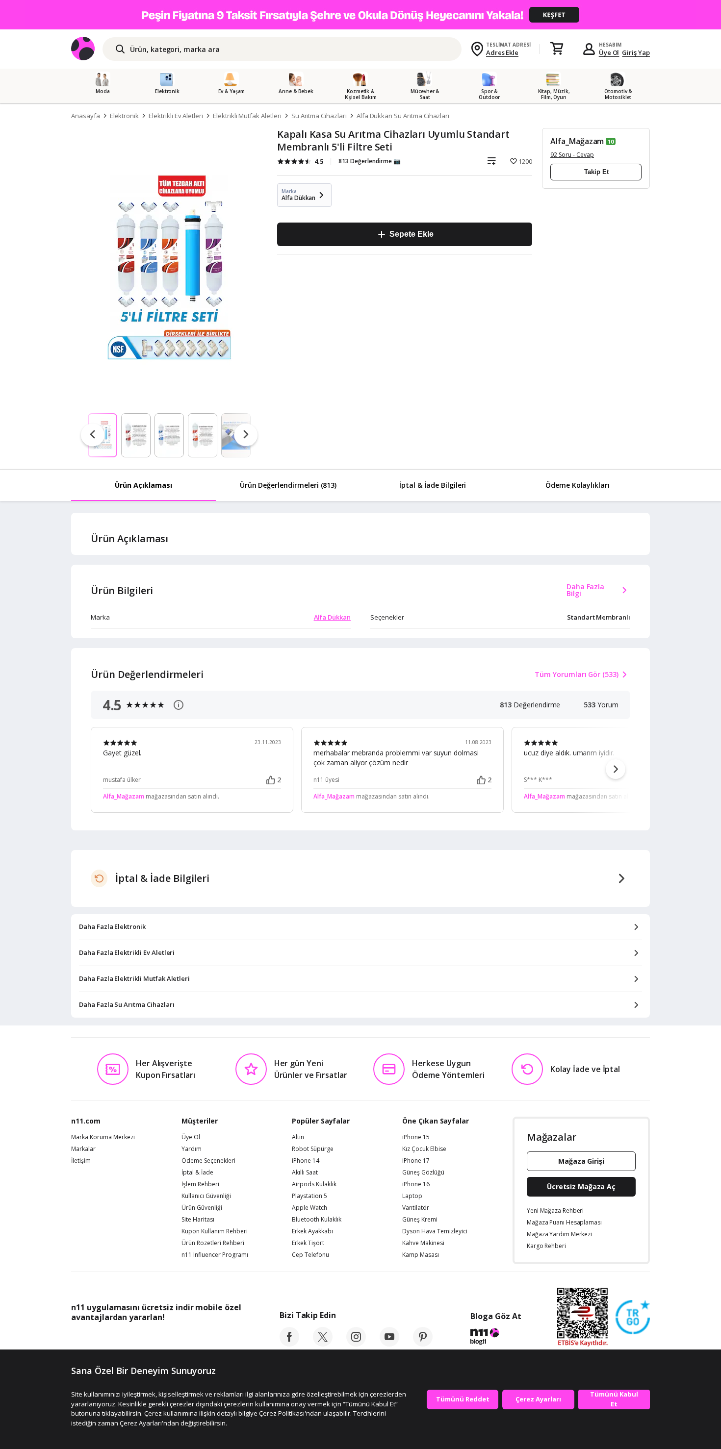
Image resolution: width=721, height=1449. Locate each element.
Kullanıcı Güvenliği (206, 1196)
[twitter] (323, 1343)
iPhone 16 (416, 1184)
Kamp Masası (420, 1255)
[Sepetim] (557, 49)
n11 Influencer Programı (214, 1255)
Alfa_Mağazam (577, 141)
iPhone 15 (416, 1137)
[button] (615, 769)
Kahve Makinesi (423, 1243)
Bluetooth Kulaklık (316, 1220)
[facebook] (289, 1343)
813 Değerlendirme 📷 (369, 161)
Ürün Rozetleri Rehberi (212, 1243)
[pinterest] (423, 1343)
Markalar (83, 1149)
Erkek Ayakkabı (312, 1231)
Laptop (412, 1196)
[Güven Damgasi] (633, 1317)
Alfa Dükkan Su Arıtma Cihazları (403, 115)
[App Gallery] (218, 1339)
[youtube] (389, 1343)
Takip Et (596, 171)
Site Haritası (197, 1220)
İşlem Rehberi (200, 1184)
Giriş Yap (636, 52)
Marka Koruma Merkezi (103, 1137)
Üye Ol (609, 52)
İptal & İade (197, 1172)
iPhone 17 (416, 1161)
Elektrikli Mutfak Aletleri (247, 115)
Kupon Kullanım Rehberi (214, 1231)
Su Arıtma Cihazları (319, 115)
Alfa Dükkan (332, 617)
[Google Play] (161, 1339)
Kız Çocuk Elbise (424, 1149)
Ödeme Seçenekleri (208, 1161)
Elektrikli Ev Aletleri (176, 115)
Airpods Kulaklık (314, 1184)
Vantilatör (415, 1208)
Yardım (191, 1149)
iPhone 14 (305, 1161)
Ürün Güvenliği (201, 1208)
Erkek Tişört (308, 1243)
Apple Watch (309, 1208)
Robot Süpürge (313, 1149)
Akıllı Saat (305, 1172)
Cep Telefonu (310, 1255)
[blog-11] (495, 1338)
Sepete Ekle (411, 234)
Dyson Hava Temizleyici (434, 1231)
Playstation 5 (309, 1196)
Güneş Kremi (420, 1220)
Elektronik (124, 115)
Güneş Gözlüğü (423, 1172)
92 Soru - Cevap (572, 154)
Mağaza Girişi (581, 1161)
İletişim (81, 1161)
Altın (298, 1137)
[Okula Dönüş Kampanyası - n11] (360, 14)
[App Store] (101, 1339)
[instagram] (356, 1343)
